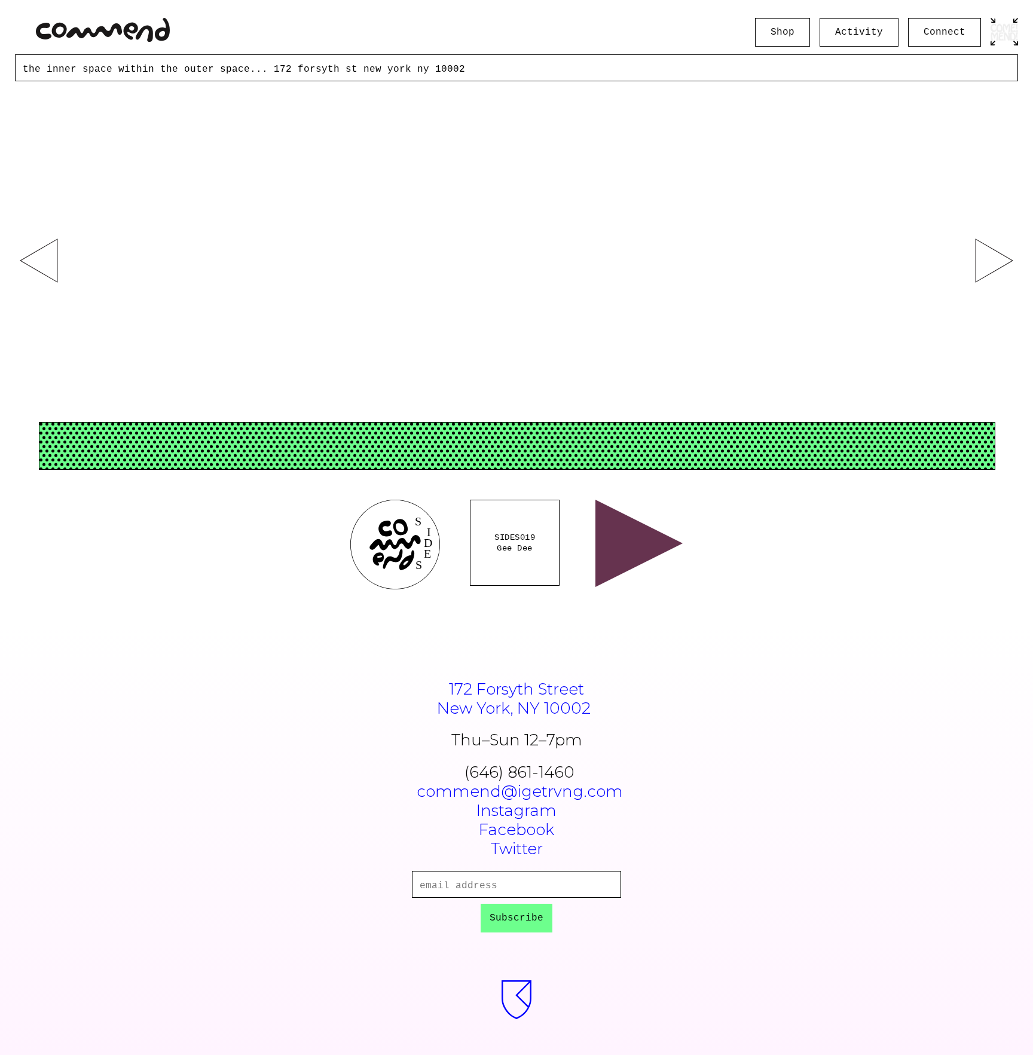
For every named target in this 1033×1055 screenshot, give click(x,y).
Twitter (517, 848)
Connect (944, 32)
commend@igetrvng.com (520, 791)
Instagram (516, 810)
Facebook (516, 829)
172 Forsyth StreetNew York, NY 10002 (514, 699)
